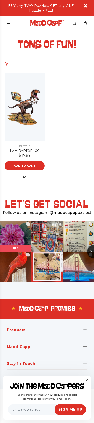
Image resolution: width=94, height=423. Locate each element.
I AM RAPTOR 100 (24, 151)
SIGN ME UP (70, 409)
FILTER (15, 63)
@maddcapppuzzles (70, 212)
